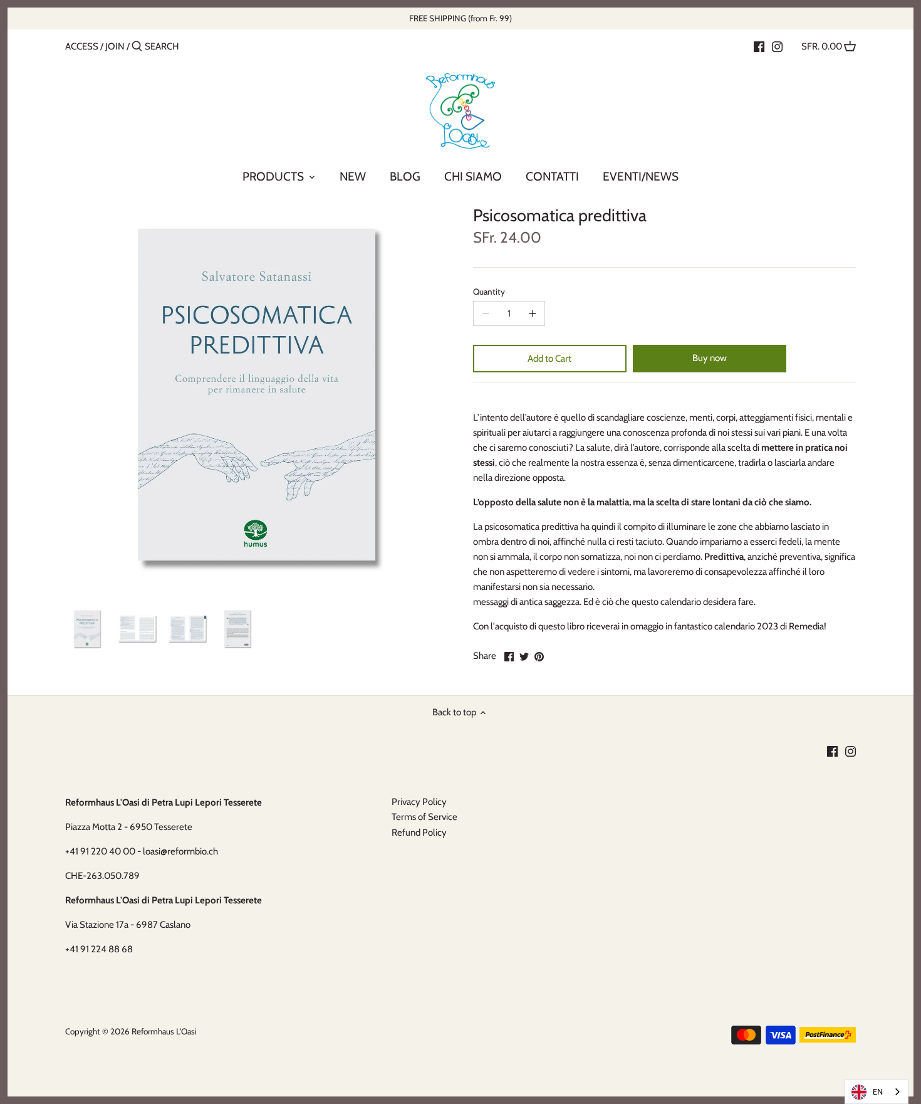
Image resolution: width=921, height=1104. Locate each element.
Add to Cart (549, 358)
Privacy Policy (419, 801)
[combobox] (876, 1092)
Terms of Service (424, 817)
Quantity (489, 292)
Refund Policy (419, 832)
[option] (87, 629)
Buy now (709, 358)
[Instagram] (777, 46)
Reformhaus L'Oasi (164, 1031)
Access (81, 46)
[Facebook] (759, 46)
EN (878, 1091)
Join (115, 46)
